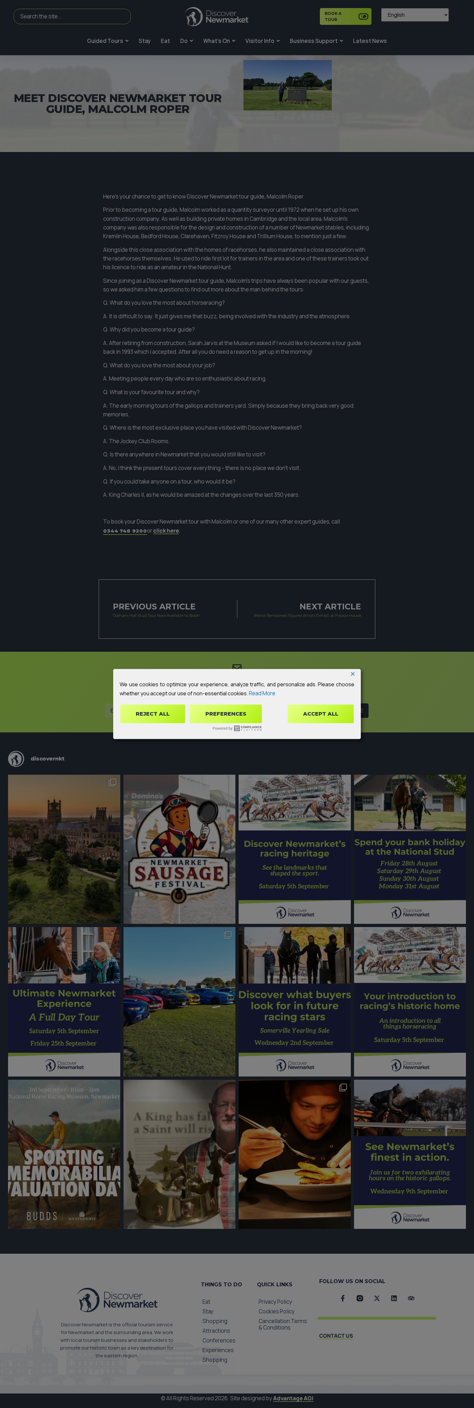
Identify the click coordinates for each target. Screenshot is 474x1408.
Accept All (320, 714)
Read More (262, 693)
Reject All (153, 714)
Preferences (225, 714)
